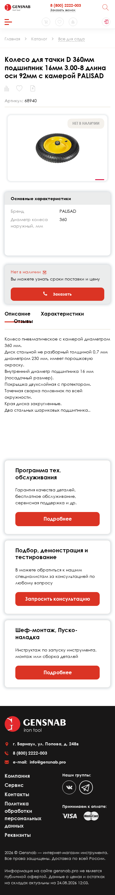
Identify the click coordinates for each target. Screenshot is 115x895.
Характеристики (62, 314)
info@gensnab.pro (47, 761)
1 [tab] (99, 180)
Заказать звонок (62, 10)
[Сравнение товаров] (73, 22)
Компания (17, 776)
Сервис (14, 785)
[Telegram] (86, 787)
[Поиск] (105, 7)
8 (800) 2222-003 (65, 5)
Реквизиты (18, 835)
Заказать (62, 294)
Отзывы (23, 321)
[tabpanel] (57, 148)
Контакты (17, 794)
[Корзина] (46, 22)
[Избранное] (59, 22)
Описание (18, 314)
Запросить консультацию (57, 599)
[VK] (69, 787)
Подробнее (58, 519)
